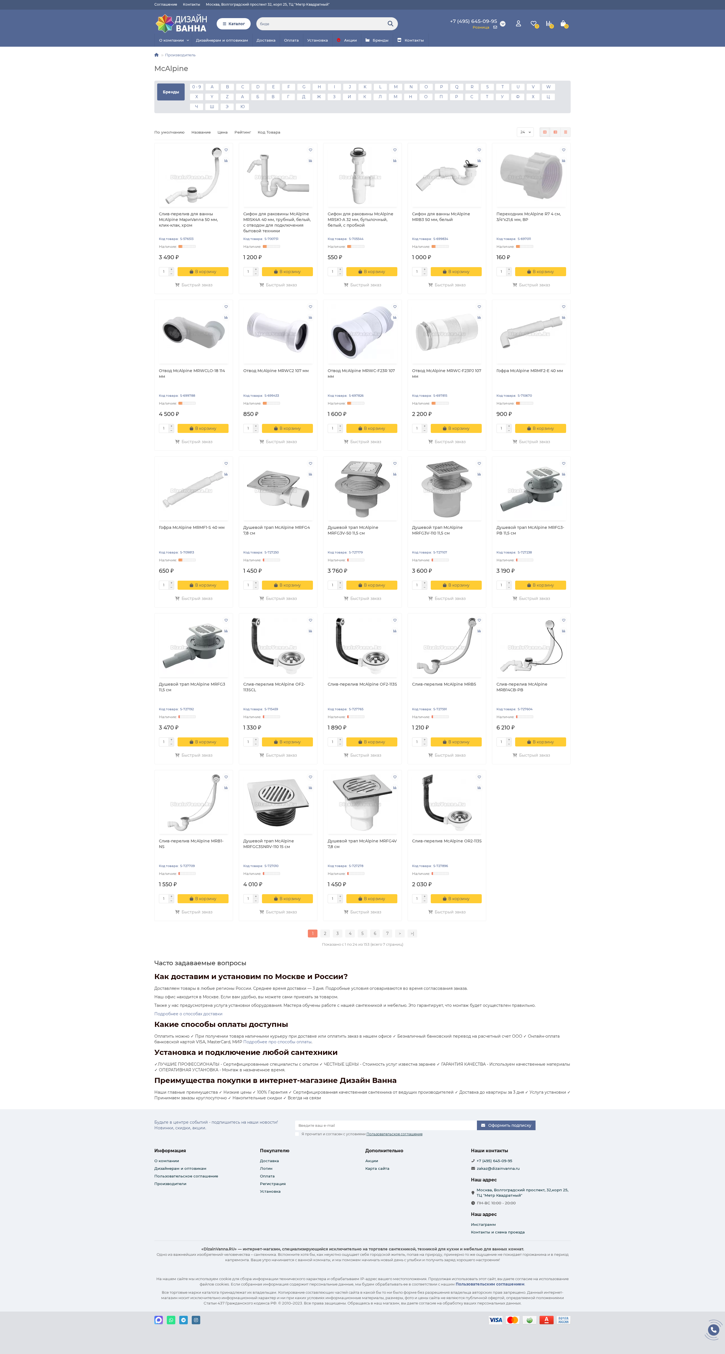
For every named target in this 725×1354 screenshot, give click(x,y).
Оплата (291, 40)
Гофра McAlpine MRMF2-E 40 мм (529, 370)
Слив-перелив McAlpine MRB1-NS (191, 843)
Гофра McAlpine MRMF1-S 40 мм (192, 527)
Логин (266, 1168)
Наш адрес (484, 1214)
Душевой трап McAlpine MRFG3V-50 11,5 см (353, 530)
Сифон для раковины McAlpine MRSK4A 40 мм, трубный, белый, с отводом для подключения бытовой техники (277, 222)
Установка (317, 40)
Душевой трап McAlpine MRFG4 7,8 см (276, 530)
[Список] (555, 132)
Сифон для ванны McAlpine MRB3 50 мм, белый (441, 216)
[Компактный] (565, 132)
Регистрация (273, 1183)
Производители (170, 1183)
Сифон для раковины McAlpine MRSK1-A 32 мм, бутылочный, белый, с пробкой (360, 219)
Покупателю (274, 1150)
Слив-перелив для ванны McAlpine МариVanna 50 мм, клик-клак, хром (188, 219)
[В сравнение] (226, 161)
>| (412, 933)
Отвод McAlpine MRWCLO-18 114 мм (192, 373)
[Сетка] (545, 132)
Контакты (191, 4)
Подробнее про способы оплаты (277, 1041)
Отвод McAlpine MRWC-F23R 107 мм (361, 373)
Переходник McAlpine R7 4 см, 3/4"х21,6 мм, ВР (528, 216)
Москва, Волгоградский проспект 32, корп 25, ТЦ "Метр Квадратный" (268, 4)
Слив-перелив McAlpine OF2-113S (362, 684)
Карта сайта (377, 1168)
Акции (350, 40)
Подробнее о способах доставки (188, 1013)
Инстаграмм (483, 1224)
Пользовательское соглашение (186, 1176)
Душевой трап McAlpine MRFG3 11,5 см (192, 687)
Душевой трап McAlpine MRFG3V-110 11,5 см (437, 530)
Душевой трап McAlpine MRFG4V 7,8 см (362, 843)
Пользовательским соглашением (490, 1284)
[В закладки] (226, 150)
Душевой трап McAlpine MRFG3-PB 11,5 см (530, 530)
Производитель (180, 55)
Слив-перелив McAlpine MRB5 (444, 684)
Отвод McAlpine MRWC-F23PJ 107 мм (446, 373)
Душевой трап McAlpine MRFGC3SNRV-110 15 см (268, 843)
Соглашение (165, 4)
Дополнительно (384, 1150)
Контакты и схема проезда (498, 1232)
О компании (171, 40)
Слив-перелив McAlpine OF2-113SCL (274, 687)
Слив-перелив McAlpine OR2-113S (447, 841)
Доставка (266, 40)
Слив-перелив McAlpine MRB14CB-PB (521, 687)
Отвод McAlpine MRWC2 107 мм (276, 370)
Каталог (237, 24)
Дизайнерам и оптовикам (222, 40)
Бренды (381, 40)
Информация (170, 1150)
